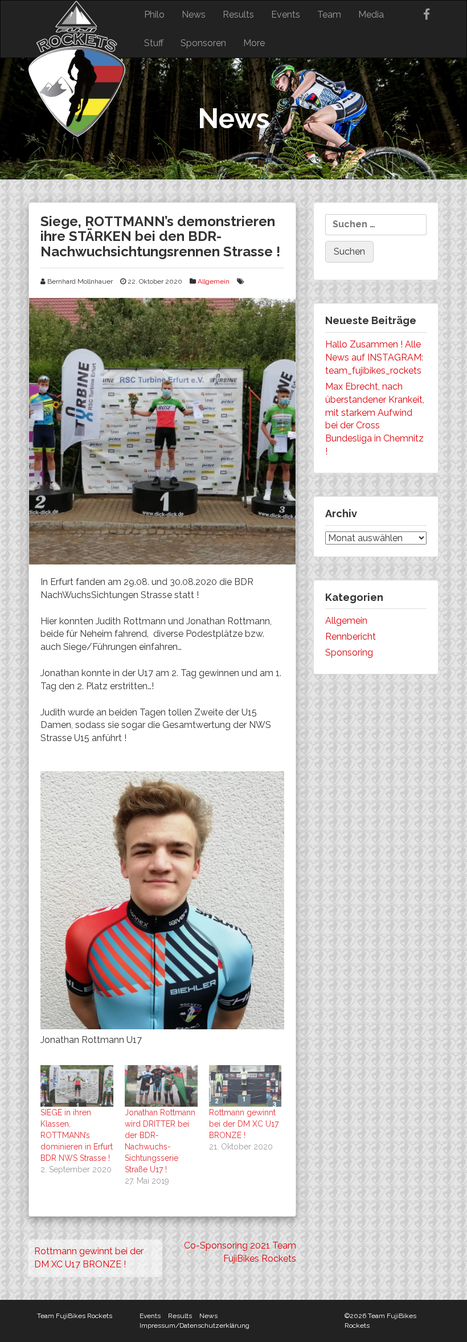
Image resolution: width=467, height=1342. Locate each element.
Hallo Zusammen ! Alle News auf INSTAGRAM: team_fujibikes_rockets (374, 357)
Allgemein (214, 281)
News (194, 14)
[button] (162, 431)
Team (329, 14)
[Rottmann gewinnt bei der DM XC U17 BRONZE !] (245, 1086)
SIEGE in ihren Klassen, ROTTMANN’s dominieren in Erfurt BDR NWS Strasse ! (76, 1135)
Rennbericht (350, 636)
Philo (154, 14)
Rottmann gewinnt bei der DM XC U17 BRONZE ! (243, 1124)
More (254, 43)
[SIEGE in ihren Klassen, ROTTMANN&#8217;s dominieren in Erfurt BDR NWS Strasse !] (76, 1086)
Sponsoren (203, 43)
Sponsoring (349, 652)
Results (238, 14)
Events (285, 14)
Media (371, 14)
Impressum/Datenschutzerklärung (194, 1325)
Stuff (153, 43)
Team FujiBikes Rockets (74, 1316)
